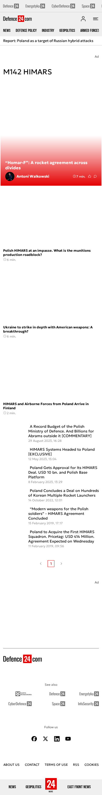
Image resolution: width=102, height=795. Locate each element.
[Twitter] (45, 739)
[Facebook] (34, 739)
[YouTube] (68, 739)
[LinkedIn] (56, 739)
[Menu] (96, 19)
